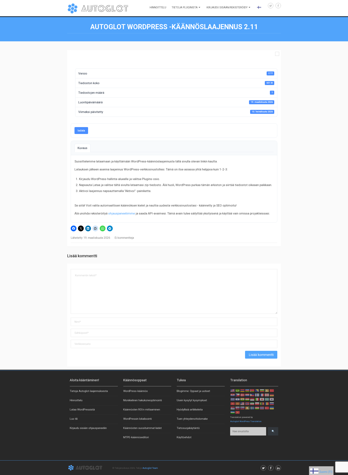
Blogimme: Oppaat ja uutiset (193, 391)
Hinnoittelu (158, 7)
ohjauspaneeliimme (121, 213)
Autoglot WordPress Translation (246, 421)
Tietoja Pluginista (185, 7)
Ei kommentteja (124, 237)
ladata (81, 130)
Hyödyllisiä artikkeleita (190, 409)
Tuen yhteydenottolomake (192, 418)
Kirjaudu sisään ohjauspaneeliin (88, 428)
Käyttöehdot (184, 437)
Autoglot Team (150, 468)
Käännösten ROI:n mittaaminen (141, 409)
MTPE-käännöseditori (136, 437)
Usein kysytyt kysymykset (192, 400)
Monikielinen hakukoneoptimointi (142, 400)
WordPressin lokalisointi (137, 418)
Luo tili (74, 418)
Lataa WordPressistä (82, 409)
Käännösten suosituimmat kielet (142, 428)
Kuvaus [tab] (82, 148)
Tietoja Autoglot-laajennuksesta (89, 391)
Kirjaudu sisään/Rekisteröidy (227, 7)
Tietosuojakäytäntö (188, 428)
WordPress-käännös (135, 391)
